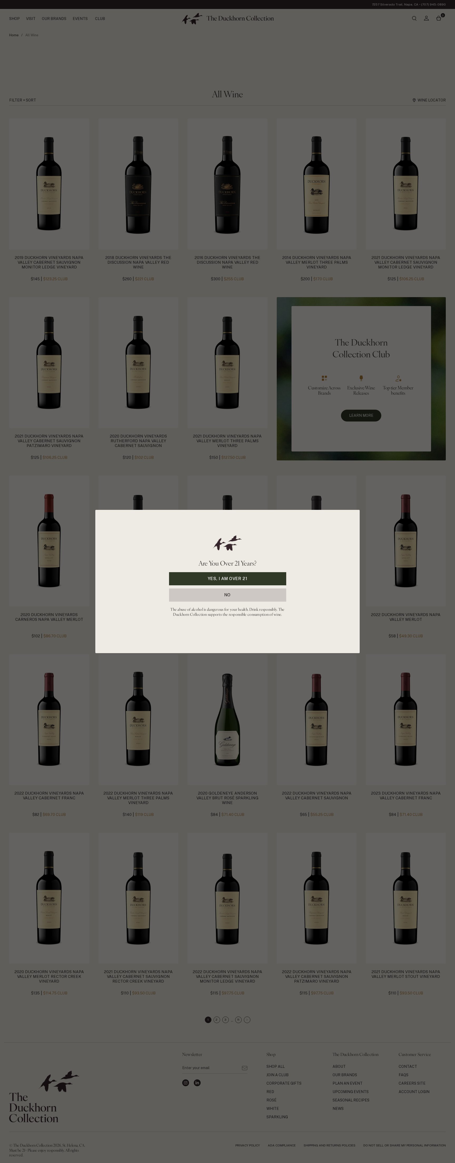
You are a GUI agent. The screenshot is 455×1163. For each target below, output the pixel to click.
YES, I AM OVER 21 (228, 578)
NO (227, 594)
